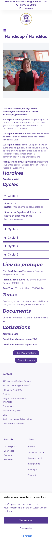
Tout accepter (26, 520)
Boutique (32, 469)
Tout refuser (26, 536)
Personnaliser (26, 528)
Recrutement (34, 458)
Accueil (31, 446)
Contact (31, 475)
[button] (5, 31)
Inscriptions (33, 463)
